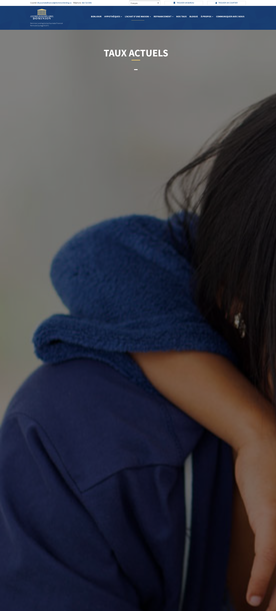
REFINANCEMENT (163, 16)
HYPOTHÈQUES (112, 16)
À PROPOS (206, 16)
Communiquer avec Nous (230, 16)
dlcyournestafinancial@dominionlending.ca (54, 3)
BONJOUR (96, 16)
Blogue (193, 16)
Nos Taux (181, 16)
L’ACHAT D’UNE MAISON (137, 16)
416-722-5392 (86, 3)
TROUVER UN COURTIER (228, 3)
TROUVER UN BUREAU (185, 3)
